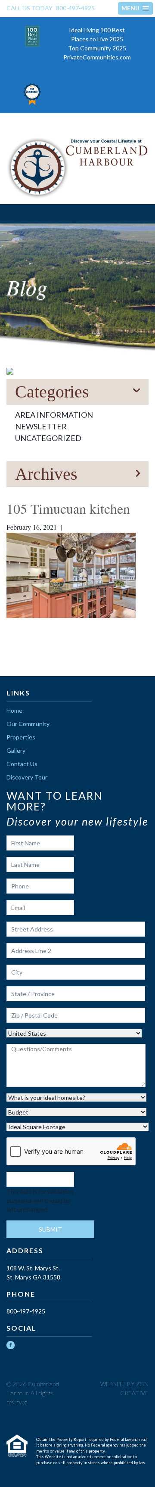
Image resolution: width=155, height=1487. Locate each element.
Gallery (15, 750)
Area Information (54, 414)
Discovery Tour (26, 777)
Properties (20, 737)
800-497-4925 (75, 8)
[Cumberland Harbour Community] (77, 168)
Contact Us (21, 763)
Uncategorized (48, 438)
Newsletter (41, 426)
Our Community (28, 723)
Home (14, 710)
